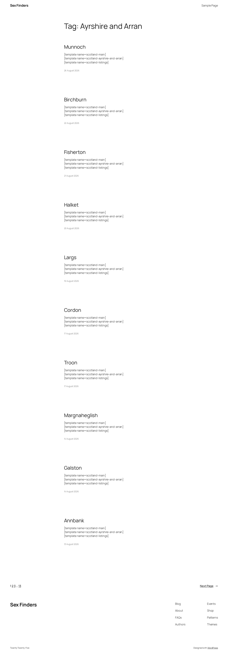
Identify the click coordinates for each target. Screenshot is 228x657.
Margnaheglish (81, 415)
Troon (70, 362)
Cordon (72, 310)
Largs (70, 257)
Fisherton (75, 152)
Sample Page (209, 5)
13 (19, 586)
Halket (71, 205)
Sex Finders (19, 5)
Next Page (209, 586)
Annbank (74, 520)
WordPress (213, 647)
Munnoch (75, 47)
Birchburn (75, 99)
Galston (73, 468)
